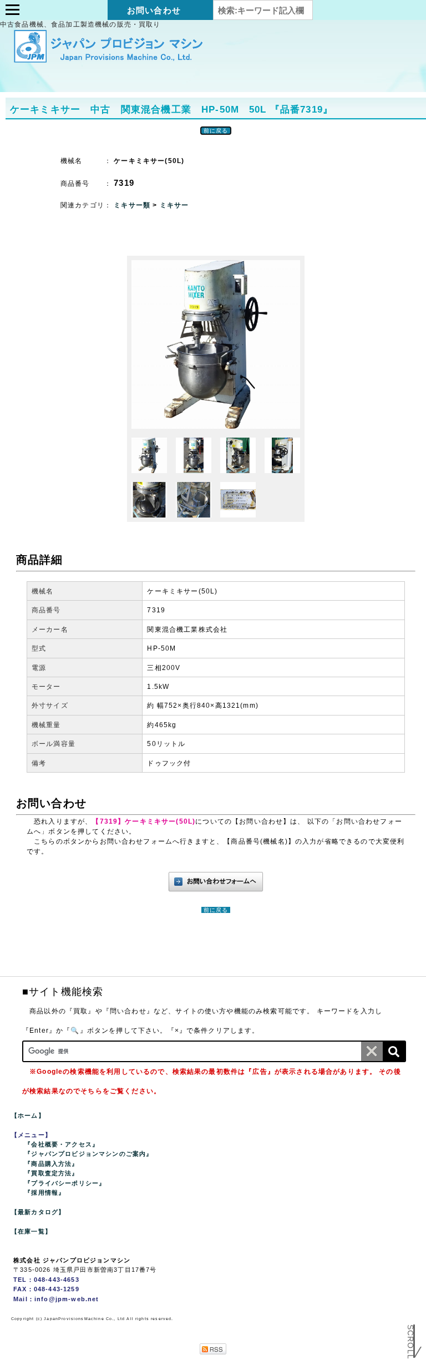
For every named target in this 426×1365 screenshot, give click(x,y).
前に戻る (216, 131)
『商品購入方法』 (51, 1163)
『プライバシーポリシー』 (64, 1183)
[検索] (393, 1051)
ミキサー (174, 205)
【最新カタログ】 (38, 1212)
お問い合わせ (154, 10)
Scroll (410, 1333)
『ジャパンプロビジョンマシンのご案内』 (88, 1153)
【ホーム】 (28, 1115)
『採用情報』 (44, 1192)
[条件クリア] (372, 1051)
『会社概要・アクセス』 (61, 1144)
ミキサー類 (133, 205)
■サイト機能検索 (62, 991)
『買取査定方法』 (51, 1173)
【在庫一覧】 (31, 1231)
